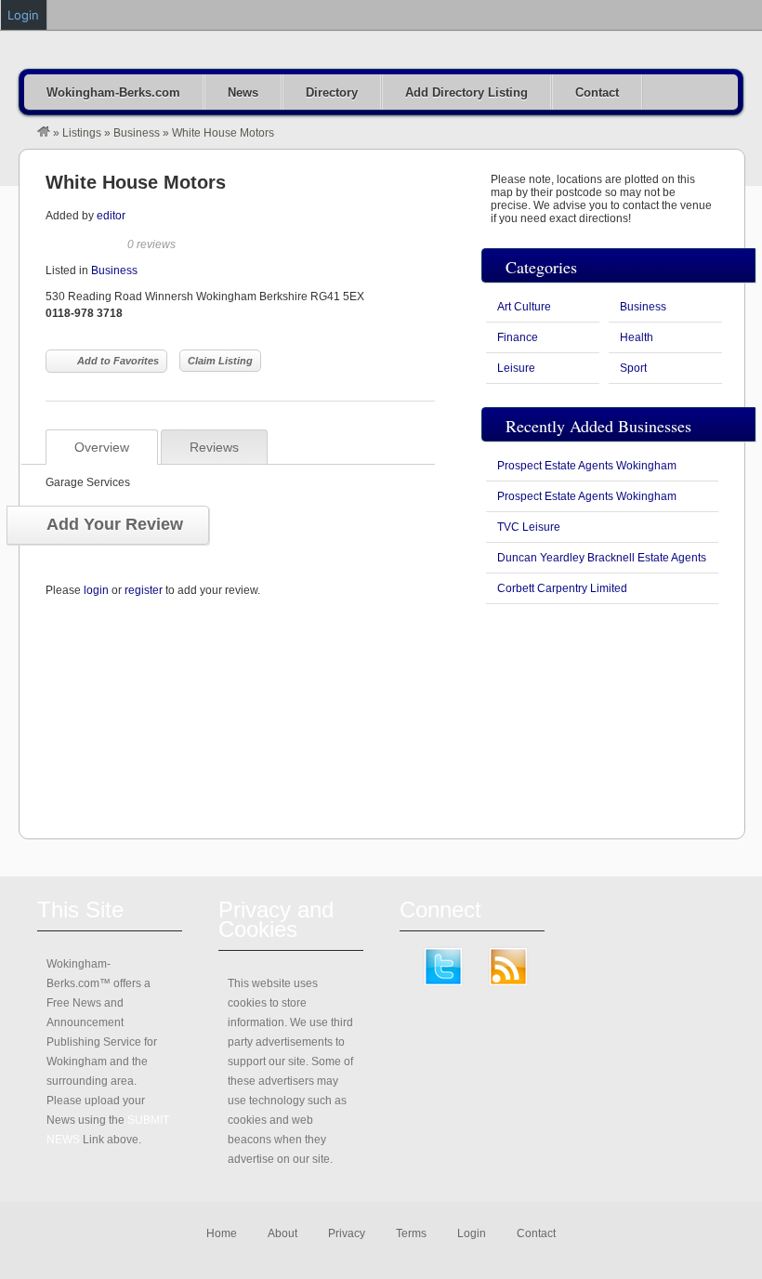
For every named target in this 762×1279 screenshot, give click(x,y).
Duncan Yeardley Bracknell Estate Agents (601, 557)
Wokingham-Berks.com (113, 92)
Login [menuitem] (23, 14)
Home (221, 1233)
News (243, 92)
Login (471, 1233)
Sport (633, 368)
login (96, 590)
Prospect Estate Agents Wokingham (587, 465)
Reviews (214, 447)
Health (636, 337)
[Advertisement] (602, 711)
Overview (101, 447)
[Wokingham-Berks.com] (43, 132)
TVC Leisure (528, 527)
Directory (332, 92)
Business (136, 132)
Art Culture (524, 306)
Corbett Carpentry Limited (562, 588)
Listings (81, 132)
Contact (597, 92)
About (282, 1233)
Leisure (516, 368)
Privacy (346, 1233)
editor (111, 215)
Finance (517, 337)
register (144, 590)
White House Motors (136, 182)
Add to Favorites (118, 360)
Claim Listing (220, 360)
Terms (411, 1233)
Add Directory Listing (466, 92)
